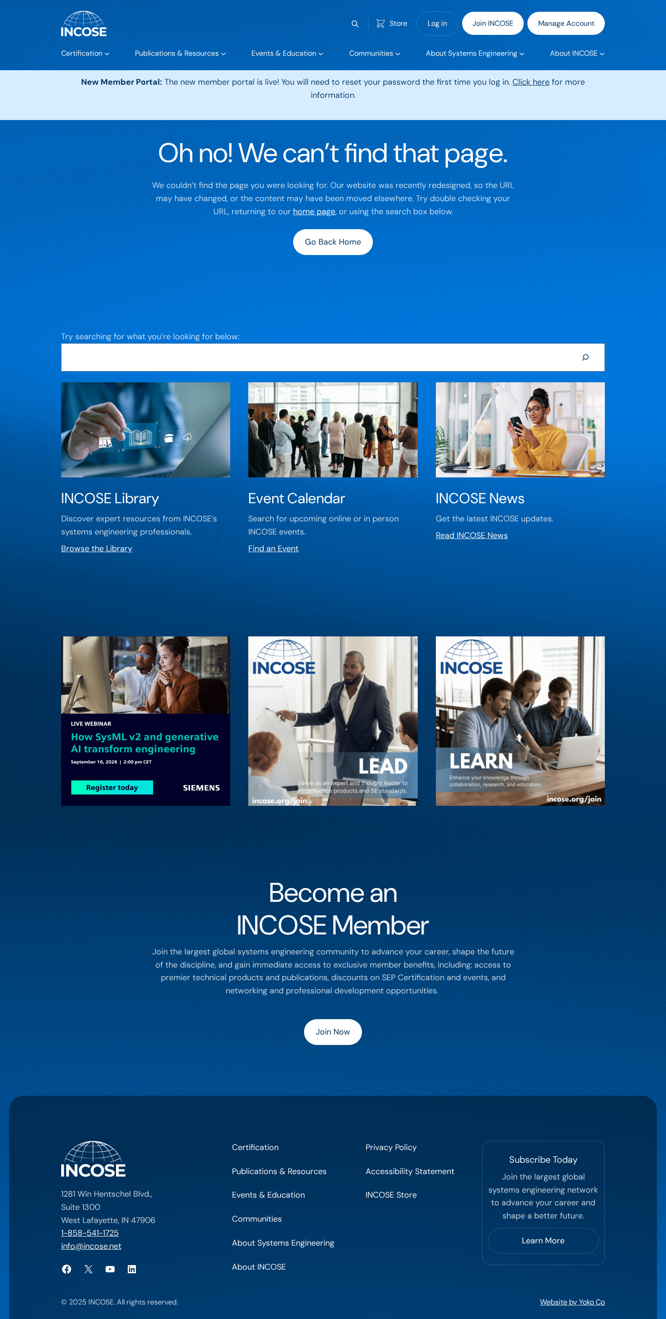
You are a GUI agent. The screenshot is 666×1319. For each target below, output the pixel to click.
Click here (531, 82)
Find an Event (273, 548)
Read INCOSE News (472, 535)
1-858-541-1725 (90, 1233)
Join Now (333, 1031)
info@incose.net (91, 1246)
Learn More (543, 1240)
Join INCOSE (493, 23)
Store (398, 23)
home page (314, 211)
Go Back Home (333, 241)
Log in (437, 23)
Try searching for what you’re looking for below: (150, 336)
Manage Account (566, 23)
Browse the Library (96, 548)
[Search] (585, 357)
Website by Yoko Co (572, 1302)
